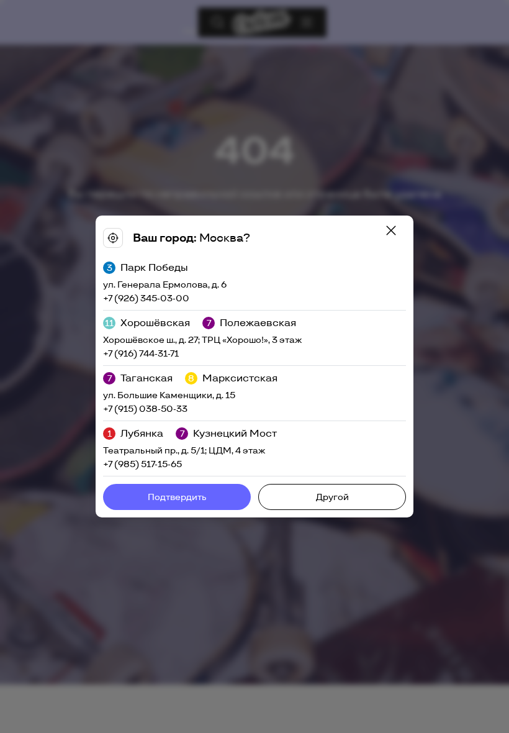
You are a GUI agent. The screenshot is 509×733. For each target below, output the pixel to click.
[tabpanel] (254, 366)
